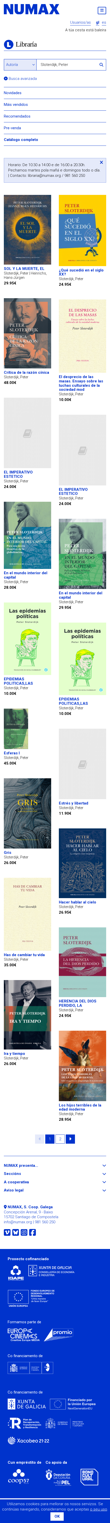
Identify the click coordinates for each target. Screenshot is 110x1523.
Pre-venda (12, 128)
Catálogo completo (21, 139)
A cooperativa (26, 1182)
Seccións (22, 1174)
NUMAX (32, 9)
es (104, 22)
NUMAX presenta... (30, 1165)
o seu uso (98, 1509)
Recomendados (17, 116)
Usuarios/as (80, 22)
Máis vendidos (16, 104)
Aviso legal (23, 1190)
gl (97, 22)
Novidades (12, 93)
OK (57, 1516)
